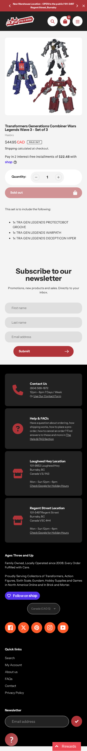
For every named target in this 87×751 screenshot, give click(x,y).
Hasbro (9, 135)
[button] (11, 739)
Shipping (11, 148)
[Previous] (10, 6)
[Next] (77, 6)
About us (11, 672)
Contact (10, 686)
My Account (13, 665)
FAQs (8, 679)
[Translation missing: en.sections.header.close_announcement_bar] (83, 6)
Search (10, 658)
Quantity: (19, 177)
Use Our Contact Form (47, 396)
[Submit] (76, 721)
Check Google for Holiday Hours (49, 485)
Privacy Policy (14, 693)
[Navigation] (77, 21)
